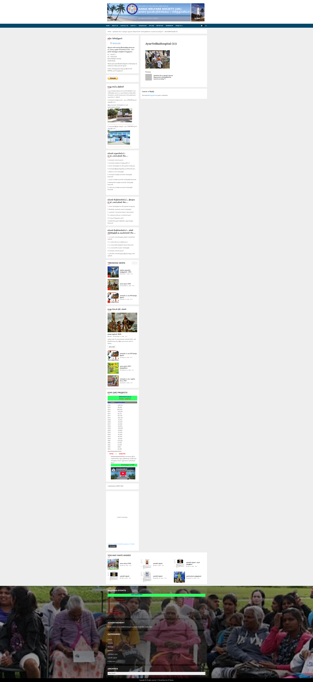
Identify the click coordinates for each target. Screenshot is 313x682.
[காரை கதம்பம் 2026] (113, 297)
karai (110, 336)
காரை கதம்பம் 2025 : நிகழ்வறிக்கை (125, 367)
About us (115, 25)
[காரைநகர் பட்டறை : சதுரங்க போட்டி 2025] (113, 380)
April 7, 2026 (124, 578)
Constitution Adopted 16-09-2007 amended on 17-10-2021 (121, 544)
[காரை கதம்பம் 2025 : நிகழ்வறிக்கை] (113, 368)
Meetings (110, 647)
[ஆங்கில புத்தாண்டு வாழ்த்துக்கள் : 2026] (113, 284)
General (110, 643)
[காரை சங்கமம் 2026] (113, 564)
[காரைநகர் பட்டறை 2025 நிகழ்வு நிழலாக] (113, 355)
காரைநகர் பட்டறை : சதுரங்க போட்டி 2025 (127, 380)
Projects (178, 25)
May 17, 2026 (191, 566)
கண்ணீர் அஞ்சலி (157, 563)
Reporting (159, 25)
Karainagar (142, 25)
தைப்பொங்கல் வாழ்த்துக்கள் (127, 271)
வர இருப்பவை (111, 661)
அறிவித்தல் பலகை (113, 654)
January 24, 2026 (158, 578)
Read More (112, 347)
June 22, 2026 (124, 565)
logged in (153, 95)
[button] (206, 25)
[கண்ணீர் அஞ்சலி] (146, 564)
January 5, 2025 (125, 383)
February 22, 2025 (126, 370)
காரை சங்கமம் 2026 (125, 563)
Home (107, 25)
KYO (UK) (151, 25)
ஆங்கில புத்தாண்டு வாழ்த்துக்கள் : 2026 (125, 284)
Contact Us (124, 25)
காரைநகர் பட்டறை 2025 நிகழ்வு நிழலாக (128, 354)
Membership (169, 25)
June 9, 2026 (157, 565)
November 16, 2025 (126, 298)
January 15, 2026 (125, 273)
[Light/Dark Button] (202, 25)
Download (112, 546)
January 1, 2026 (125, 286)
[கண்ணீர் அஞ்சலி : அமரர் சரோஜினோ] (179, 564)
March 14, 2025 (125, 357)
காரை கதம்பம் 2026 (125, 296)
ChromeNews (162, 680)
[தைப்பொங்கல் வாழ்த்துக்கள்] (113, 272)
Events (133, 25)
